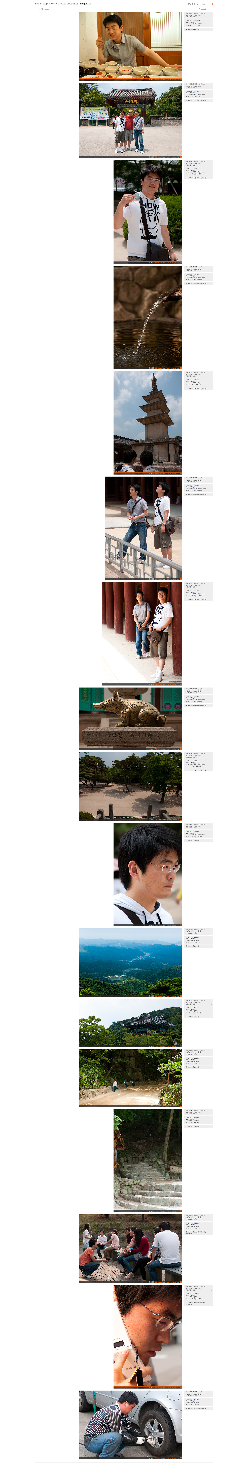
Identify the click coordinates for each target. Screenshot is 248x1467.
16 (211, 1290)
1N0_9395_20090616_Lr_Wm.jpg (195, 1286)
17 (211, 1395)
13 (211, 1054)
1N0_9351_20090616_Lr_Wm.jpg (195, 1000)
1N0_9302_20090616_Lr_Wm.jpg (195, 84)
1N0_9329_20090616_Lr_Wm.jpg (195, 689)
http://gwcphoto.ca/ (46, 3)
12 (211, 1004)
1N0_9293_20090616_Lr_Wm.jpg (195, 13)
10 (211, 828)
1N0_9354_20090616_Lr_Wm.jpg (195, 1110)
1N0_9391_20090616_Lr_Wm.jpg (195, 1216)
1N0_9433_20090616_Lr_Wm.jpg (195, 1392)
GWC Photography (199, 4)
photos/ (62, 3)
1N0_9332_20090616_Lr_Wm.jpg (195, 753)
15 (211, 1219)
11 (211, 933)
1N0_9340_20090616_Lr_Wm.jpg (195, 824)
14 (211, 1114)
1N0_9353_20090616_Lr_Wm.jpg (195, 1051)
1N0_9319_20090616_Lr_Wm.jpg (195, 478)
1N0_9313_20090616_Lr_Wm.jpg (195, 267)
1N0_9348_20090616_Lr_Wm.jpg (195, 930)
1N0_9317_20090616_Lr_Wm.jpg (195, 372)
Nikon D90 (189, 22)
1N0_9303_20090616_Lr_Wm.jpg (195, 161)
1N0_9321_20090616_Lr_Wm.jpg (195, 583)
